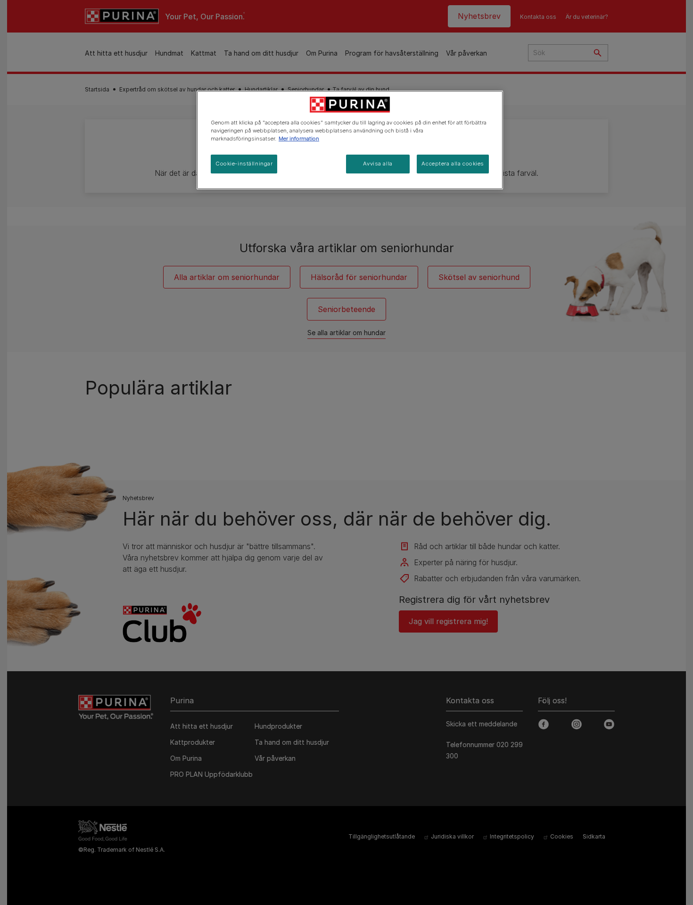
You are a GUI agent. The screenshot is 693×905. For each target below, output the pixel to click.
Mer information (299, 138)
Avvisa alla (377, 163)
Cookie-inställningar (243, 163)
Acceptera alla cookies (452, 163)
